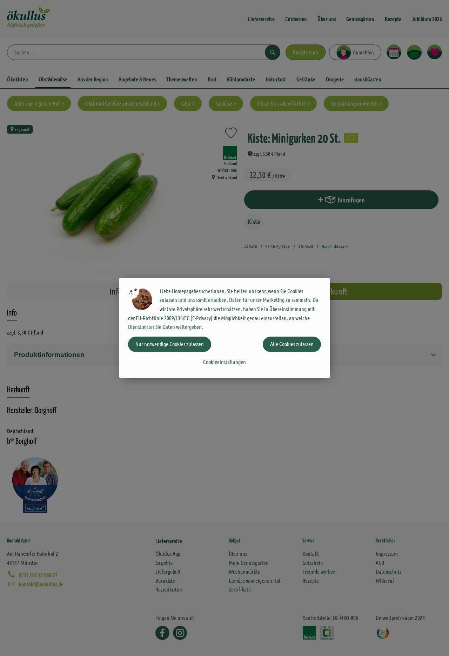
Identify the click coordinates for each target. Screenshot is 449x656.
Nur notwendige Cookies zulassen (169, 343)
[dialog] (224, 328)
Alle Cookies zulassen (292, 343)
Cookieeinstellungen (224, 361)
